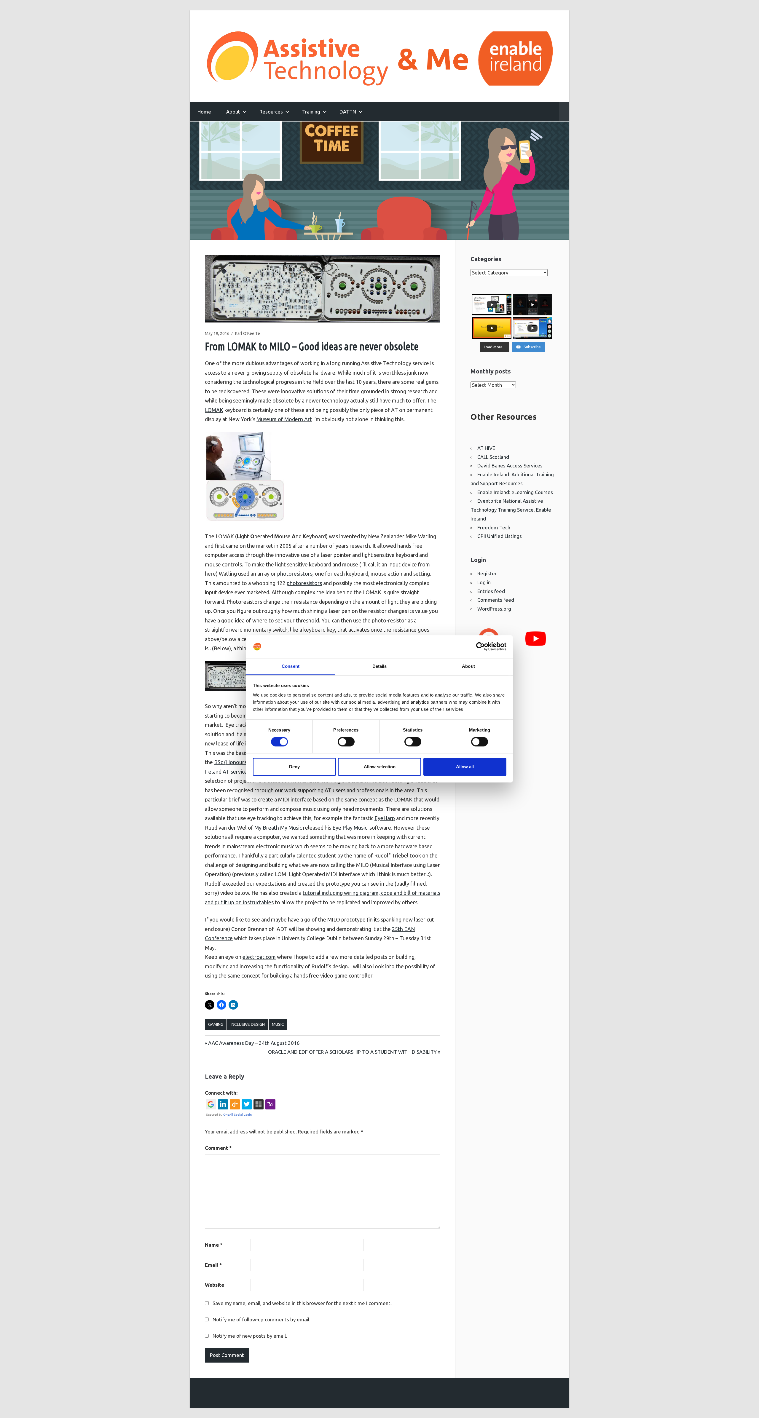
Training (311, 111)
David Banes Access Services (510, 465)
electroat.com (259, 957)
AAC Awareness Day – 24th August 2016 (254, 1043)
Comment (218, 1148)
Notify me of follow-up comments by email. (261, 1319)
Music (278, 1024)
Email (213, 1265)
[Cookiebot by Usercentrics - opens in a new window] (480, 646)
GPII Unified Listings (499, 536)
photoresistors (294, 574)
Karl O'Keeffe (247, 333)
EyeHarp (384, 818)
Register (487, 573)
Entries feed (491, 591)
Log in (484, 582)
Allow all (465, 766)
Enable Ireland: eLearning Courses (515, 492)
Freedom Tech (493, 527)
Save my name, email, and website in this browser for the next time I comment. (302, 1303)
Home (204, 111)
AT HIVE (486, 448)
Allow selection (380, 766)
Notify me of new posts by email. (250, 1336)
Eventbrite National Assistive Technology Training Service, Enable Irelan (511, 509)
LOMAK (214, 410)
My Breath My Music (278, 828)
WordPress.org (494, 608)
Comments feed (495, 600)
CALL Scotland (493, 457)
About (233, 111)
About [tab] (468, 666)
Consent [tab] (290, 666)
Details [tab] (379, 666)
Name (214, 1245)
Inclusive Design (248, 1024)
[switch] (346, 741)
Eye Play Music (350, 828)
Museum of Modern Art (284, 419)
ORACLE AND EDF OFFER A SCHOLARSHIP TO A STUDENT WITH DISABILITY (352, 1052)
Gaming (215, 1024)
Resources (271, 111)
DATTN (347, 111)
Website (214, 1285)
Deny (294, 766)
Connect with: (221, 1093)
